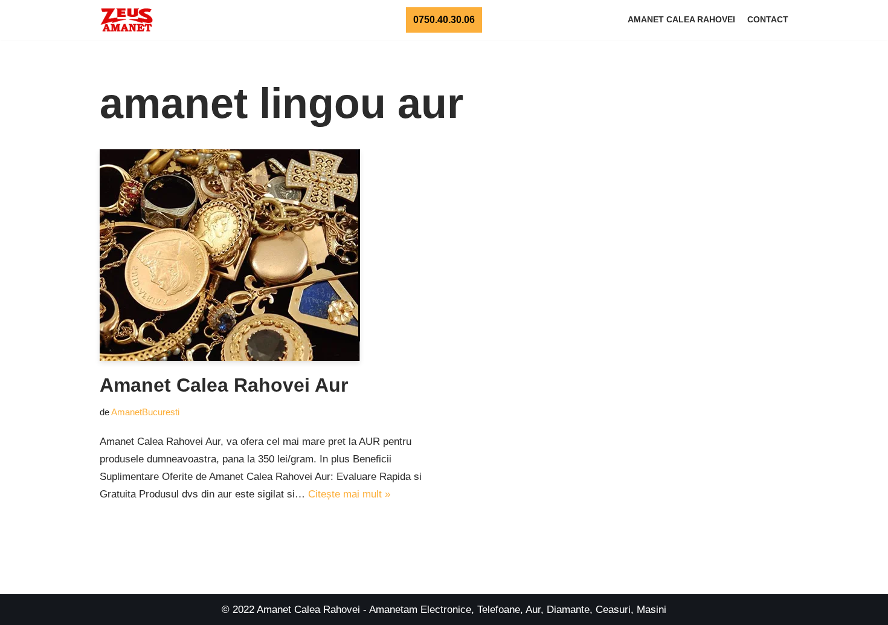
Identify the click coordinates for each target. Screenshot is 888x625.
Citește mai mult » (349, 494)
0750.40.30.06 (444, 20)
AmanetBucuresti (145, 412)
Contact (767, 19)
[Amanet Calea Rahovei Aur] (267, 255)
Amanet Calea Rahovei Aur (224, 385)
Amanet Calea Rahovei (681, 19)
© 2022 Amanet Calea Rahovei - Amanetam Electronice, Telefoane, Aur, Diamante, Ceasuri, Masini (444, 609)
